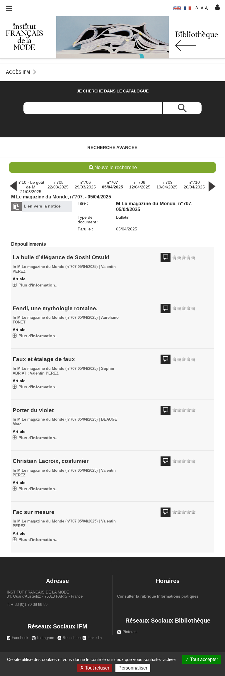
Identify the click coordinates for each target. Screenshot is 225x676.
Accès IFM (18, 72)
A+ (207, 8)
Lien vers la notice (42, 206)
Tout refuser (96, 667)
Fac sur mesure (33, 512)
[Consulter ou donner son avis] (183, 257)
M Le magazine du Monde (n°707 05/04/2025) (57, 267)
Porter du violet (33, 410)
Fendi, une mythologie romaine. (55, 308)
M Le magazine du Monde (145, 203)
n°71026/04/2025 (194, 184)
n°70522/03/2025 (58, 184)
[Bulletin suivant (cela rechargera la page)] (212, 185)
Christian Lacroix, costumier (50, 461)
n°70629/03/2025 (85, 184)
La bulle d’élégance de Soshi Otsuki (61, 257)
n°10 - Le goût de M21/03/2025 (31, 187)
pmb (115, 559)
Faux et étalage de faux (44, 359)
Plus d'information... (38, 285)
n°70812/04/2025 (139, 184)
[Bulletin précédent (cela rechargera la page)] (13, 185)
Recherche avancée (112, 147)
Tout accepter (203, 659)
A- (197, 8)
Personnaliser (132, 667)
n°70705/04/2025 (112, 184)
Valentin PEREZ (44, 373)
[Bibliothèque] (21, 36)
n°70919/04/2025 (167, 184)
